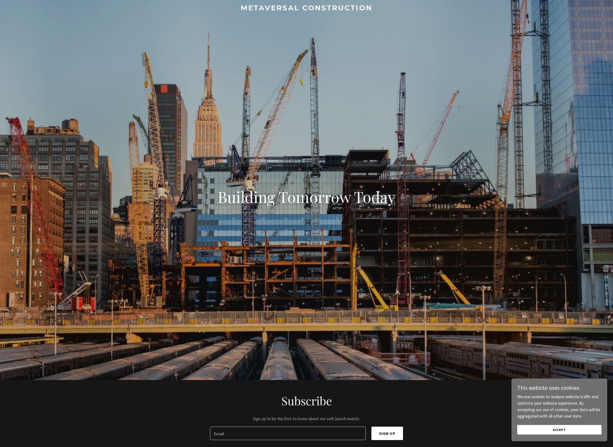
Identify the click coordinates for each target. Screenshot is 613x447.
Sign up (387, 433)
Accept (559, 430)
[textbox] (287, 433)
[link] (306, 8)
